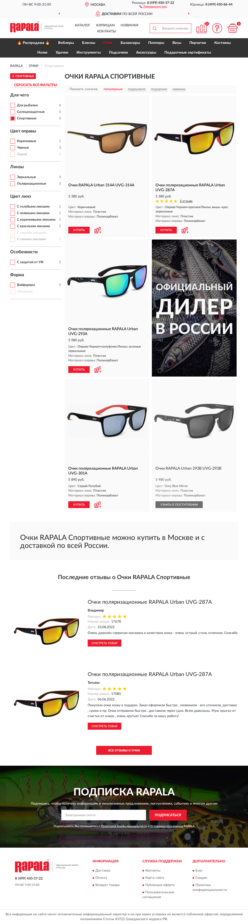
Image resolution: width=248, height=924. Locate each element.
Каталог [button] (82, 25)
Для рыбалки (27, 105)
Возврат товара (107, 885)
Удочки (62, 52)
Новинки (129, 25)
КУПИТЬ (79, 230)
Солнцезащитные (31, 112)
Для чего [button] (19, 95)
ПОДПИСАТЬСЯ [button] (168, 815)
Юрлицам (105, 25)
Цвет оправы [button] (23, 131)
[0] (232, 28)
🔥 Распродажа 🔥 (33, 43)
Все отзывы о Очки (124, 750)
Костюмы (222, 43)
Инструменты (89, 52)
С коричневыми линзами (36, 219)
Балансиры (130, 43)
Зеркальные (26, 177)
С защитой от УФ (30, 262)
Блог (199, 871)
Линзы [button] (17, 167)
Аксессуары (146, 52)
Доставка (102, 871)
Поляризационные (31, 183)
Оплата (101, 878)
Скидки (201, 878)
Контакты (106, 31)
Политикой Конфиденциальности (124, 826)
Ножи (42, 52)
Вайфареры (26, 285)
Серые (22, 154)
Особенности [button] (24, 252)
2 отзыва (186, 201)
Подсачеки (118, 52)
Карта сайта (154, 878)
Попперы (156, 43)
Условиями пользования (166, 826)
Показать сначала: (84, 89)
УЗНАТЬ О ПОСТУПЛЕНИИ (179, 504)
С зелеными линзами (33, 213)
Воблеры (66, 43)
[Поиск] (154, 28)
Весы (176, 43)
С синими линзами (31, 239)
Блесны (88, 43)
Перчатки (197, 43)
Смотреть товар (104, 643)
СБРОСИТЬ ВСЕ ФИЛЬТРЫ (35, 85)
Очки (107, 43)
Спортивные (26, 118)
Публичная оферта (160, 885)
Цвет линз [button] (20, 196)
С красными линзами (33, 226)
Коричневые (26, 141)
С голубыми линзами (33, 206)
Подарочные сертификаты (187, 52)
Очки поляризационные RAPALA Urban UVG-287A (150, 602)
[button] (153, 6)
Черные (23, 147)
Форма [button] (17, 275)
